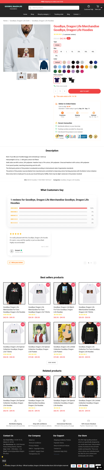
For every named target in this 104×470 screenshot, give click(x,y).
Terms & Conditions (35, 443)
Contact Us (57, 448)
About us (32, 440)
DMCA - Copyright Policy (36, 448)
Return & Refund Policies (61, 445)
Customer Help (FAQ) (60, 451)
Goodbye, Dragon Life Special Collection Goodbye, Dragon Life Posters (39, 349)
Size (55, 48)
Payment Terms (59, 443)
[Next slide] (47, 48)
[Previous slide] (6, 48)
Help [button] (100, 467)
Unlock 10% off (4, 461)
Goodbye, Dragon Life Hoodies (43, 21)
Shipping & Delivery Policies (62, 440)
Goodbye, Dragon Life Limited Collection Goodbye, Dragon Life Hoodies (89, 403)
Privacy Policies (34, 445)
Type (55, 42)
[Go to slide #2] (32, 76)
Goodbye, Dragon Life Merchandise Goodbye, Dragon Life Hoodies (36, 403)
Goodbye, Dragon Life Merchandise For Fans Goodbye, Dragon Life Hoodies (14, 309)
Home (5, 21)
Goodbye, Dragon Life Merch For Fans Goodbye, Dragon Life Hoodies (64, 309)
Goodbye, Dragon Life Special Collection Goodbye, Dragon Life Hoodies (13, 403)
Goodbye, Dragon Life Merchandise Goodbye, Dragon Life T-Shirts (87, 309)
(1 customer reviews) (69, 34)
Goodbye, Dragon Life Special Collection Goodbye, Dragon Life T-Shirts (13, 349)
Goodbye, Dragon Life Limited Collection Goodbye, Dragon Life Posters (64, 349)
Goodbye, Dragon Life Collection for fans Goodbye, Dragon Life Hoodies (89, 349)
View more (52, 362)
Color (55, 59)
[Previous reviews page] (85, 263)
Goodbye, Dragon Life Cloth (20, 21)
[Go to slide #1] (21, 76)
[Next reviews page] (95, 263)
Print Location (58, 75)
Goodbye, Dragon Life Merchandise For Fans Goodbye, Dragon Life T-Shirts (39, 309)
